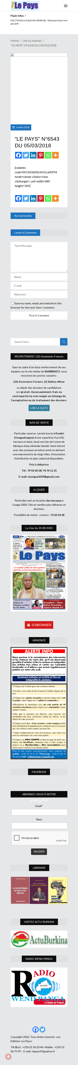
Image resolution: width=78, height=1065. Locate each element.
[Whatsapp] (48, 155)
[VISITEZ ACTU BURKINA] (39, 939)
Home (15, 40)
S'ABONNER (41, 625)
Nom (39, 819)
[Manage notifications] (8, 1057)
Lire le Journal (32, 40)
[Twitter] (26, 155)
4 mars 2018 (22, 127)
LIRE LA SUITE (39, 408)
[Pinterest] (40, 155)
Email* (39, 806)
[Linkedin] (33, 155)
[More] (55, 155)
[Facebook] (18, 155)
